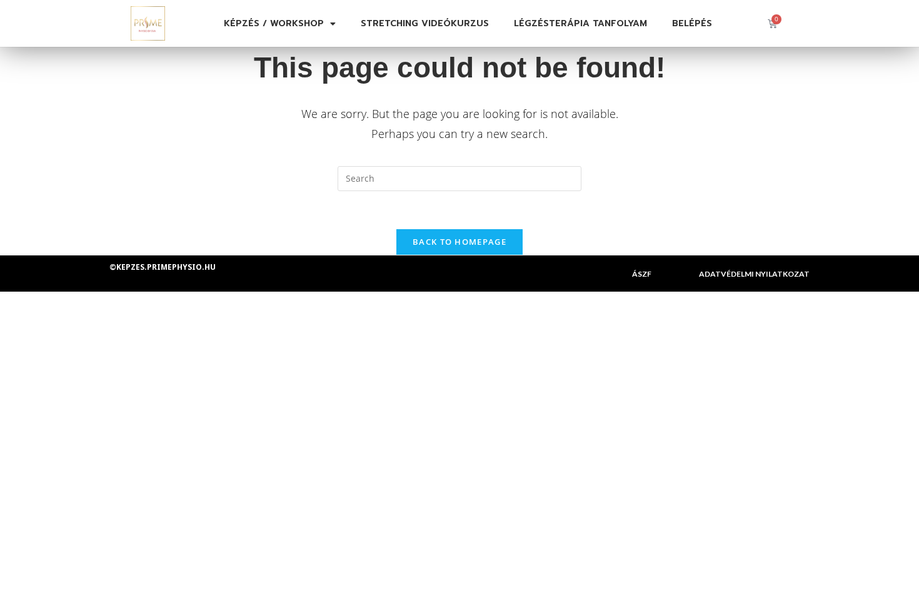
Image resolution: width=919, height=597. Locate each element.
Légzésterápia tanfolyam (580, 23)
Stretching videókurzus (425, 23)
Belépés (692, 23)
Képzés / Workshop (274, 23)
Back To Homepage (459, 241)
